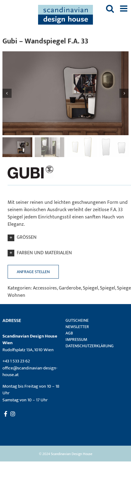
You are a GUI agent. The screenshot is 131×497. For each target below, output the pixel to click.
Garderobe (70, 288)
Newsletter (77, 327)
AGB (69, 333)
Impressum (76, 339)
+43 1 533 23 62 (16, 361)
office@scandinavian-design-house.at (29, 371)
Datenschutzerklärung (90, 346)
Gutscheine (77, 320)
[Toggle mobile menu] (124, 8)
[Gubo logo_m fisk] (30, 165)
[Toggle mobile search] (110, 8)
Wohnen (16, 295)
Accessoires (45, 288)
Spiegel (90, 288)
